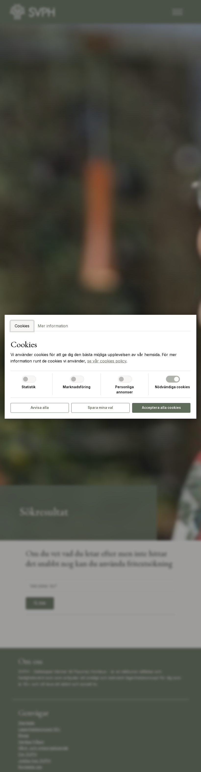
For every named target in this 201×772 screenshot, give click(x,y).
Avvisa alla (40, 408)
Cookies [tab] (22, 325)
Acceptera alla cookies (161, 408)
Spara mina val (100, 408)
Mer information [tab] (53, 325)
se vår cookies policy (106, 360)
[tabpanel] (100, 351)
